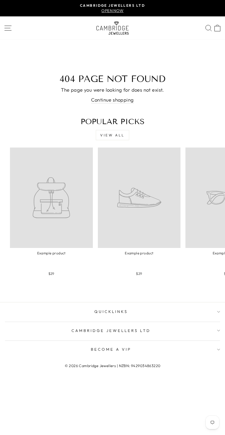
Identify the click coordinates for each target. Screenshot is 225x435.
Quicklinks (111, 311)
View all (112, 135)
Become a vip (111, 349)
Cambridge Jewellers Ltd (111, 330)
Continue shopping (112, 100)
